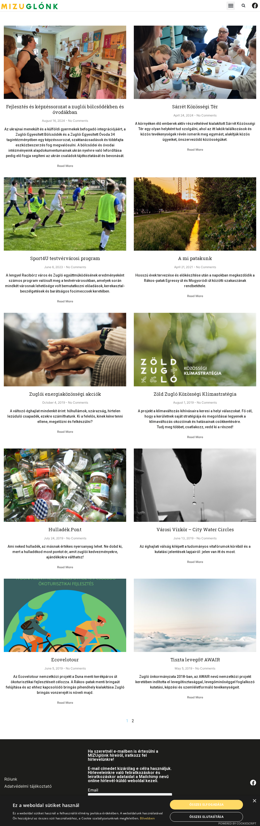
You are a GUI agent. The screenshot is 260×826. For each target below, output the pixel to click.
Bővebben (147, 818)
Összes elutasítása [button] (206, 817)
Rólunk (10, 779)
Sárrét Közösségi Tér (195, 107)
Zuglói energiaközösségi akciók (65, 394)
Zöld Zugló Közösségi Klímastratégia (195, 394)
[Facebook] (255, 6)
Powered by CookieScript (237, 823)
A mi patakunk (195, 258)
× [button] (254, 801)
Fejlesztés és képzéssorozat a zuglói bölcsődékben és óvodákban (65, 109)
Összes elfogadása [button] (206, 804)
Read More (65, 166)
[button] (230, 6)
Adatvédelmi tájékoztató (28, 786)
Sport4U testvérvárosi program (65, 258)
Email (93, 790)
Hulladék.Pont (65, 529)
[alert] (130, 811)
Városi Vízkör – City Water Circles (195, 529)
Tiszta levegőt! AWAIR (195, 660)
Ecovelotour (65, 660)
